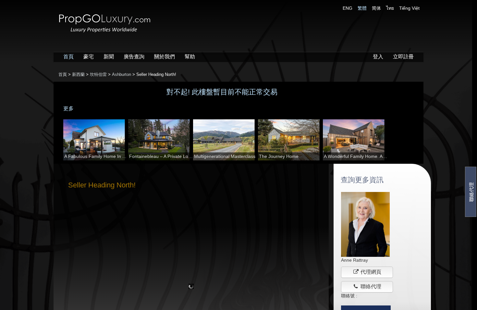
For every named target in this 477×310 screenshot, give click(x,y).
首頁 (68, 56)
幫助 (190, 56)
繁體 (362, 8)
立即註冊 (403, 56)
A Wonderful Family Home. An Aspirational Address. (356, 156)
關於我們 (164, 56)
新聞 (109, 56)
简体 (376, 8)
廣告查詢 (134, 56)
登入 (378, 56)
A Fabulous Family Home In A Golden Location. (96, 156)
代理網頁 (370, 272)
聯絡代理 (471, 191)
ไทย (390, 8)
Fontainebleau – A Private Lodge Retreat (161, 156)
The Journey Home (279, 156)
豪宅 (88, 56)
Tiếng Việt (409, 8)
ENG (347, 8)
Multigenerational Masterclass (224, 156)
